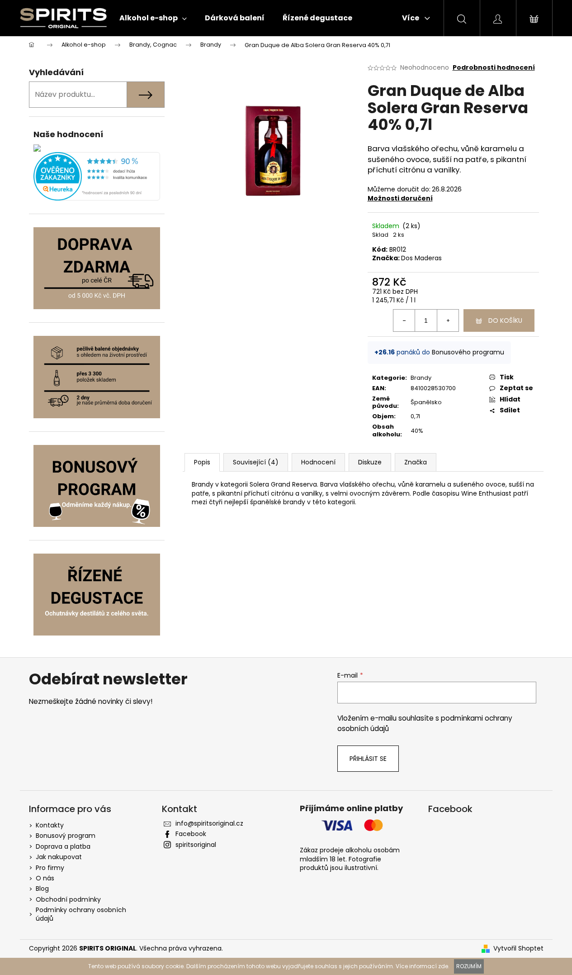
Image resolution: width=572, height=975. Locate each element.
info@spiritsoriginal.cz (209, 823)
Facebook (190, 833)
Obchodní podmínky (68, 899)
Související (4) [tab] (256, 462)
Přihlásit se (368, 758)
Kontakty (50, 825)
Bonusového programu (468, 352)
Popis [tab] (202, 462)
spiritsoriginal (195, 844)
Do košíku (505, 320)
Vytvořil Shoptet (518, 948)
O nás (45, 878)
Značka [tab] (415, 462)
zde (443, 966)
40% (417, 430)
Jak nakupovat (59, 856)
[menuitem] (153, 18)
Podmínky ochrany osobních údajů (81, 914)
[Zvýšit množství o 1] (448, 320)
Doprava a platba (63, 846)
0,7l (415, 416)
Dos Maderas (421, 258)
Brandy (421, 377)
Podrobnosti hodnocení (494, 67)
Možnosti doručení (400, 198)
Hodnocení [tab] (318, 462)
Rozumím (469, 966)
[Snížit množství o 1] (404, 320)
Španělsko (426, 402)
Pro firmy (50, 867)
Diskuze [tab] (370, 462)
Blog (42, 888)
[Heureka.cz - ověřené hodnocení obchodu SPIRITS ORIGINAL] (96, 176)
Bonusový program (65, 835)
